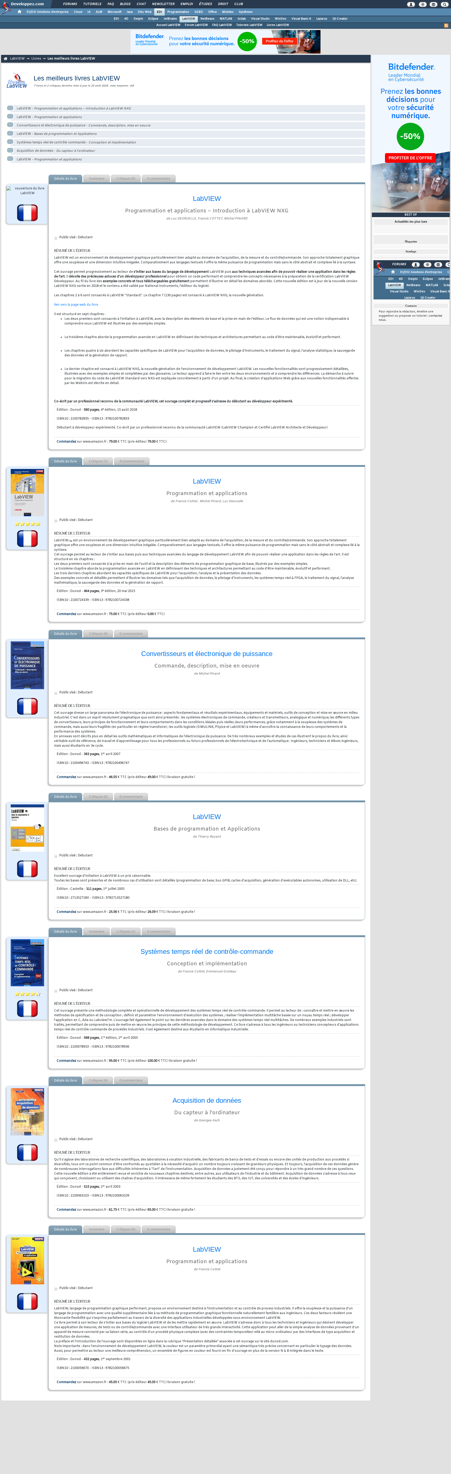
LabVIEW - (74, 109)
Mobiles (228, 12)
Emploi (186, 4)
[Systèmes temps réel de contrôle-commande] (27, 963)
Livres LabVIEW (278, 25)
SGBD (198, 12)
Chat (141, 4)
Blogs (125, 4)
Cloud (78, 12)
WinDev (280, 19)
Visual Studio (260, 19)
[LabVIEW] (27, 828)
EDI (159, 12)
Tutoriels (92, 4)
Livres (36, 58)
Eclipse (153, 19)
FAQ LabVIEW (222, 25)
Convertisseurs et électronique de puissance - (83, 126)
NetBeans (207, 19)
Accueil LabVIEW (168, 25)
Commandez (66, 442)
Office (212, 12)
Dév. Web (145, 12)
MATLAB (226, 19)
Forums (69, 4)
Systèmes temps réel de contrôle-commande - (76, 143)
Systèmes (246, 12)
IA (89, 12)
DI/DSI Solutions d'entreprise (48, 12)
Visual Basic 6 (301, 19)
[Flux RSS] (446, 26)
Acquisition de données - (56, 151)
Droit (222, 4)
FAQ (110, 4)
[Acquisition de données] (27, 1112)
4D (126, 19)
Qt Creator (340, 19)
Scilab (242, 19)
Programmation (178, 12)
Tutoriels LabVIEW (249, 25)
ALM (99, 12)
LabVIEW (188, 19)
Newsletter (163, 4)
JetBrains (170, 19)
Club (238, 4)
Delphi (138, 19)
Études (205, 4)
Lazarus (321, 19)
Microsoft (114, 12)
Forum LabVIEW (196, 25)
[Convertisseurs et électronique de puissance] (27, 665)
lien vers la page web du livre (76, 305)
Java (130, 12)
